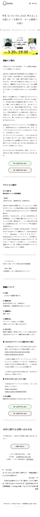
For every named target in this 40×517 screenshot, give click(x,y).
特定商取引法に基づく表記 (29, 503)
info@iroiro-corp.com (23, 457)
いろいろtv (31, 30)
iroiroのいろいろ (20, 30)
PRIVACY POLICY (16, 503)
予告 (38, 30)
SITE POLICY (7, 503)
